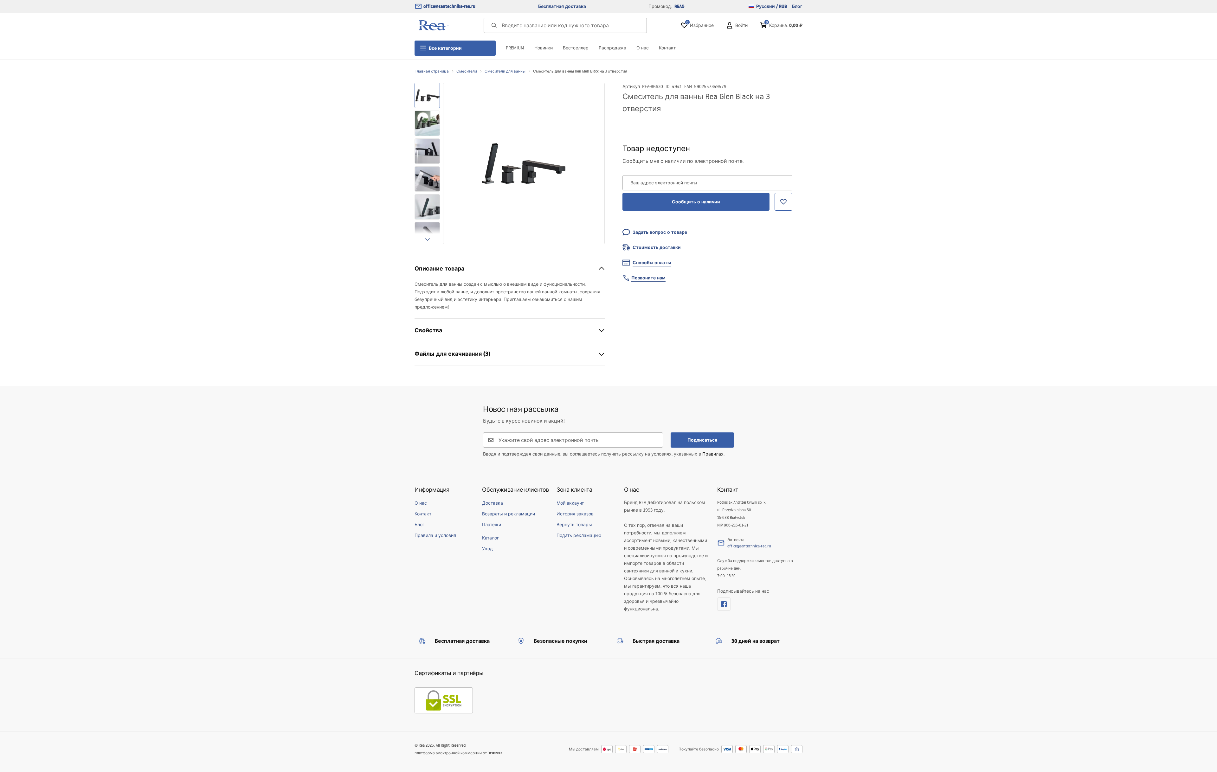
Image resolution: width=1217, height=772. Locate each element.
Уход (487, 549)
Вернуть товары (574, 524)
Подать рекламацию (579, 535)
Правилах (713, 454)
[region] (427, 163)
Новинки (543, 48)
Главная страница (432, 71)
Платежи (491, 524)
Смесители (466, 71)
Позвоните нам (648, 278)
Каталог (490, 538)
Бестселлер (576, 48)
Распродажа (612, 48)
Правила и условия (435, 535)
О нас (642, 48)
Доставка (492, 503)
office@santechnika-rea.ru (449, 6)
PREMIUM (515, 48)
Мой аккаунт (570, 503)
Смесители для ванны (505, 71)
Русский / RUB (771, 6)
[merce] (495, 752)
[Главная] (432, 25)
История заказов (575, 514)
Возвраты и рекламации (508, 514)
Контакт (667, 48)
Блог (797, 6)
